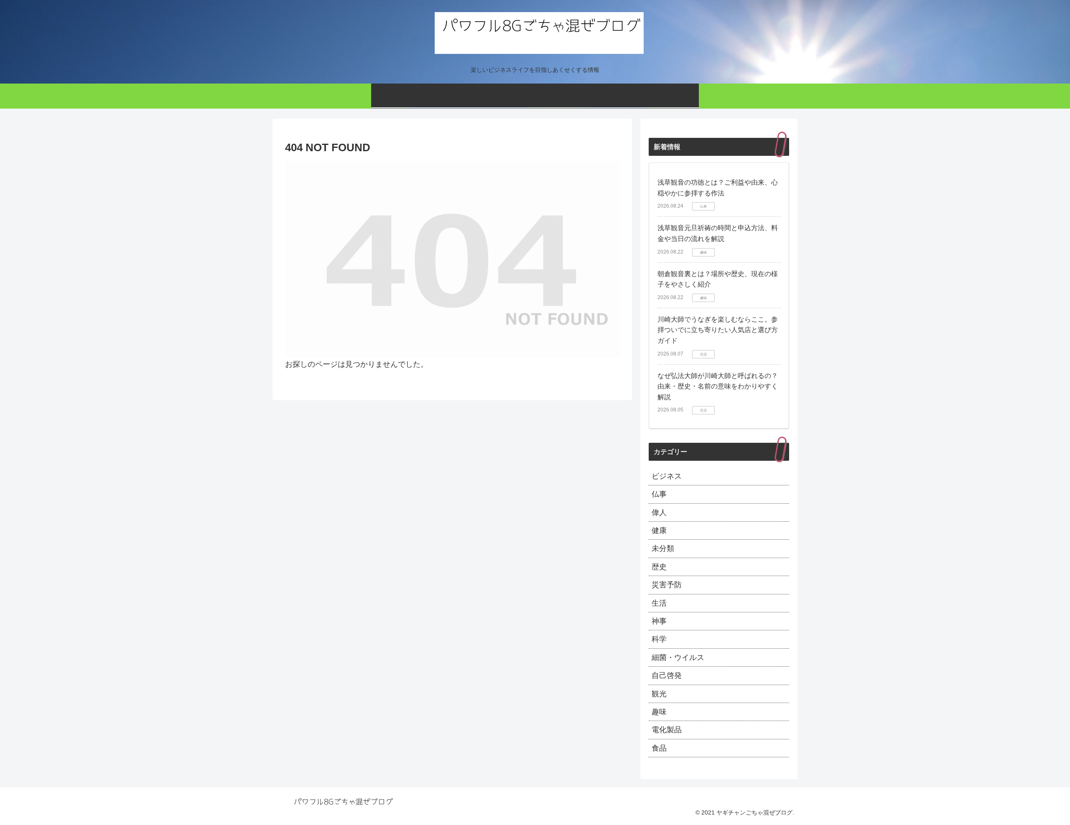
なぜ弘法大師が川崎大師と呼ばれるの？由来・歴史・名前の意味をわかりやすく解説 (717, 386)
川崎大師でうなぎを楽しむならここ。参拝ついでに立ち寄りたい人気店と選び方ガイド (717, 330)
